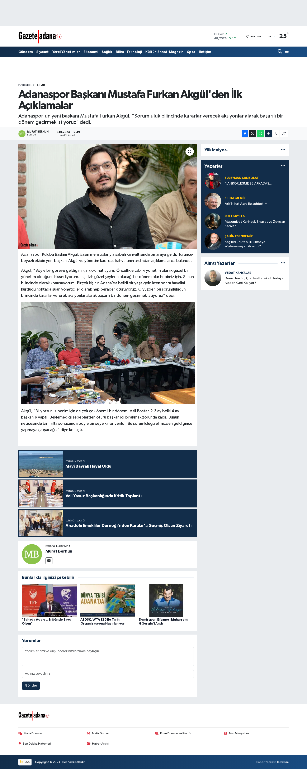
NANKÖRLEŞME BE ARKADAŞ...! (249, 183)
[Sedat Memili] (212, 201)
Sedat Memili (235, 198)
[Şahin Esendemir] (212, 241)
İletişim (205, 52)
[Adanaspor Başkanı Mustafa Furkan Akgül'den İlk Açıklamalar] (107, 196)
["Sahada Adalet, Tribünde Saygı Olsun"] (49, 600)
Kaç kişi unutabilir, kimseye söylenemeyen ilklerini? (245, 244)
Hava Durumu (33, 733)
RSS (27, 762)
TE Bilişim (283, 762)
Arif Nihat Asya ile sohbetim (246, 204)
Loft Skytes (235, 216)
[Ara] (280, 51)
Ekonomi (91, 52)
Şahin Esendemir (239, 236)
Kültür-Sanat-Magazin (164, 52)
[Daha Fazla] (268, 133)
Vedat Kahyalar (238, 272)
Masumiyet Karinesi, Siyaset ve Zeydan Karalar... (255, 224)
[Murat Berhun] (32, 554)
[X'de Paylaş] (252, 133)
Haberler (25, 84)
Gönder (31, 685)
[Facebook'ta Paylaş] (245, 133)
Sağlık (107, 52)
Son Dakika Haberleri (37, 743)
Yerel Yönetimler (66, 52)
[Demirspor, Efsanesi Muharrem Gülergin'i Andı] (166, 600)
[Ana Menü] (286, 51)
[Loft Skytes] (212, 221)
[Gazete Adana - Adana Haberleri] (40, 36)
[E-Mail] (49, 560)
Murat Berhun (59, 551)
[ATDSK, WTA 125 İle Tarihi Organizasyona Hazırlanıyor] (107, 600)
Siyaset (42, 52)
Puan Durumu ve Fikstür (176, 733)
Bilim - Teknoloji (129, 52)
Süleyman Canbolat (242, 178)
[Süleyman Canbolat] (212, 180)
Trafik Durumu (101, 733)
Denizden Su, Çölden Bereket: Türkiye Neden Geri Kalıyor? (254, 281)
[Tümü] (283, 150)
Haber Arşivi (100, 743)
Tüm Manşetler (239, 733)
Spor (191, 52)
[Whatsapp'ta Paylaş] (260, 133)
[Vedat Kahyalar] (212, 278)
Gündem (25, 52)
